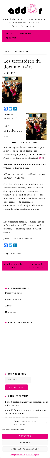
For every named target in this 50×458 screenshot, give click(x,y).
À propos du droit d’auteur (37, 265)
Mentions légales (32, 455)
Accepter (25, 436)
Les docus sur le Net (13, 265)
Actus (9, 33)
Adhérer (9, 306)
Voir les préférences (25, 449)
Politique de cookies (17, 455)
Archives (11, 38)
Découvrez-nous (13, 293)
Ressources (26, 33)
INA (41, 158)
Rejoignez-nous (13, 299)
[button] (46, 423)
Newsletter (10, 312)
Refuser (25, 442)
